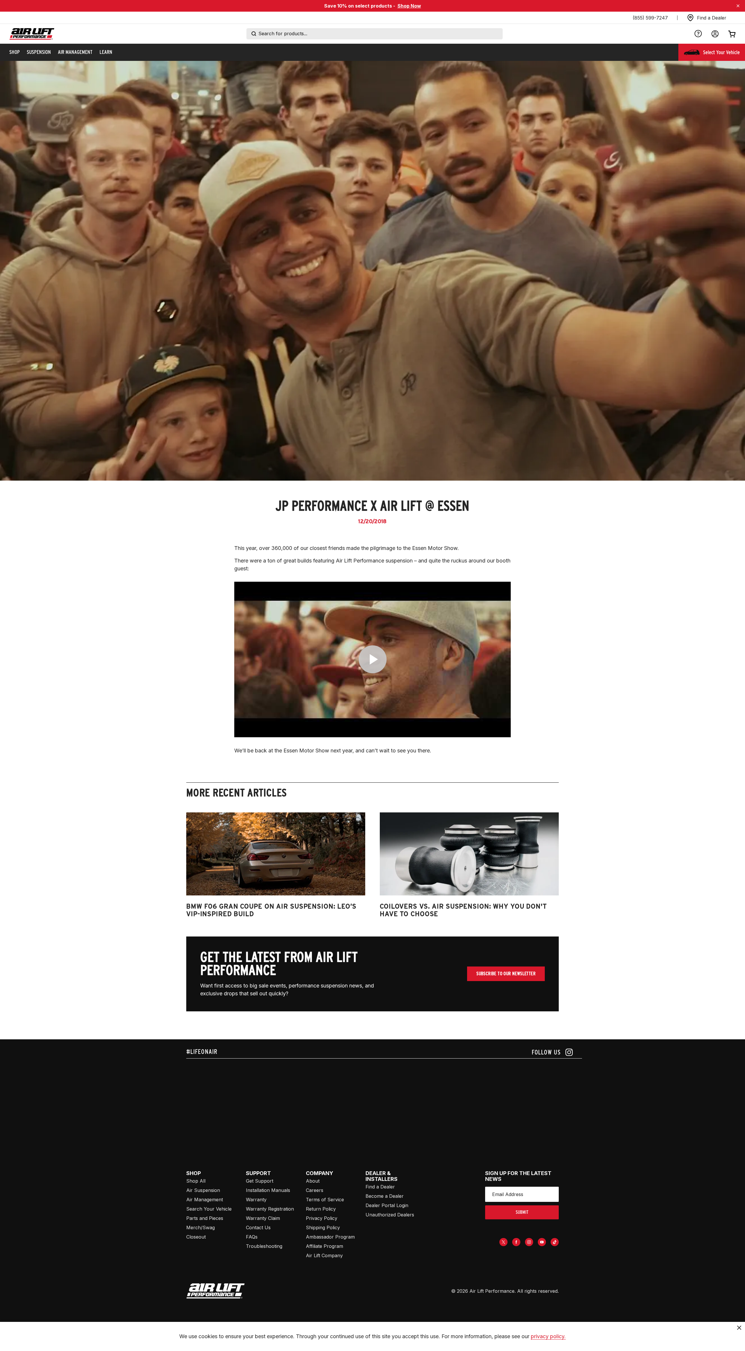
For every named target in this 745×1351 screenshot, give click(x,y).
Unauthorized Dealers (390, 1215)
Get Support (259, 1181)
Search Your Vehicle (209, 1209)
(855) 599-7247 (650, 18)
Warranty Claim (263, 1218)
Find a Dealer (380, 1187)
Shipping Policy (323, 1227)
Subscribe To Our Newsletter (505, 973)
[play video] (373, 659)
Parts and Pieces (204, 1218)
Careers (314, 1190)
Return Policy (321, 1209)
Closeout (196, 1237)
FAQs (252, 1237)
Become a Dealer (385, 1196)
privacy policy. (548, 1336)
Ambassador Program (330, 1237)
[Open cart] (732, 33)
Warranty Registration (270, 1209)
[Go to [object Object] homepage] (215, 1291)
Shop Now (409, 6)
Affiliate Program (324, 1246)
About (313, 1181)
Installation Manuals (268, 1190)
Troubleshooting (264, 1246)
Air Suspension (203, 1190)
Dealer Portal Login (387, 1205)
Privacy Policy (321, 1218)
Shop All (195, 1181)
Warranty (256, 1199)
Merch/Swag (200, 1227)
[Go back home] (31, 34)
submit (522, 1212)
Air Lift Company (324, 1255)
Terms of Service (325, 1199)
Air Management (204, 1199)
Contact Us (258, 1227)
